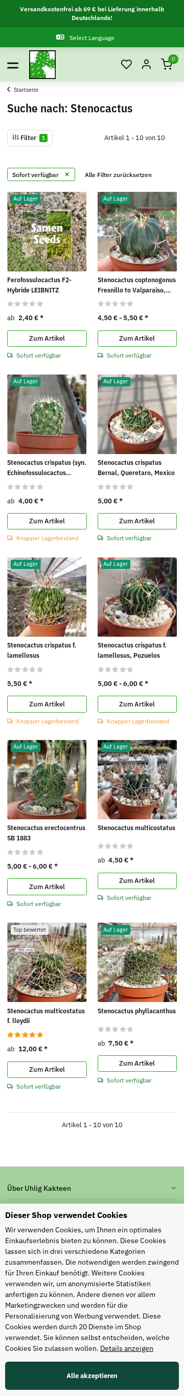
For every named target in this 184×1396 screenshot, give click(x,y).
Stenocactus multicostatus (136, 827)
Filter (32, 137)
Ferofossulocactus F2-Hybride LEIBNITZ (39, 285)
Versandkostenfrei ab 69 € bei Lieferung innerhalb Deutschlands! (92, 13)
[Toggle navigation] (12, 64)
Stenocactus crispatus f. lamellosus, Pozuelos (132, 650)
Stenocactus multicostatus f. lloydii (46, 1016)
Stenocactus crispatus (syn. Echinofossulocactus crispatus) (46, 468)
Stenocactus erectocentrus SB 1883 (46, 832)
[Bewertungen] (25, 303)
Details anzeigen (126, 1348)
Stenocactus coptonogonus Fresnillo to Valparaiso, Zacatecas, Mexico (137, 285)
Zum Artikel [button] (47, 338)
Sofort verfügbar (36, 174)
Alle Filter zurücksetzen (118, 174)
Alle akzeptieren (92, 1375)
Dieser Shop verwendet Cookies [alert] (66, 1215)
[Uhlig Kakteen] (42, 65)
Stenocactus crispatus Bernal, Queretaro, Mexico (136, 467)
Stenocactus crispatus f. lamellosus (41, 650)
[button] (126, 64)
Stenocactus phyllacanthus (137, 1011)
